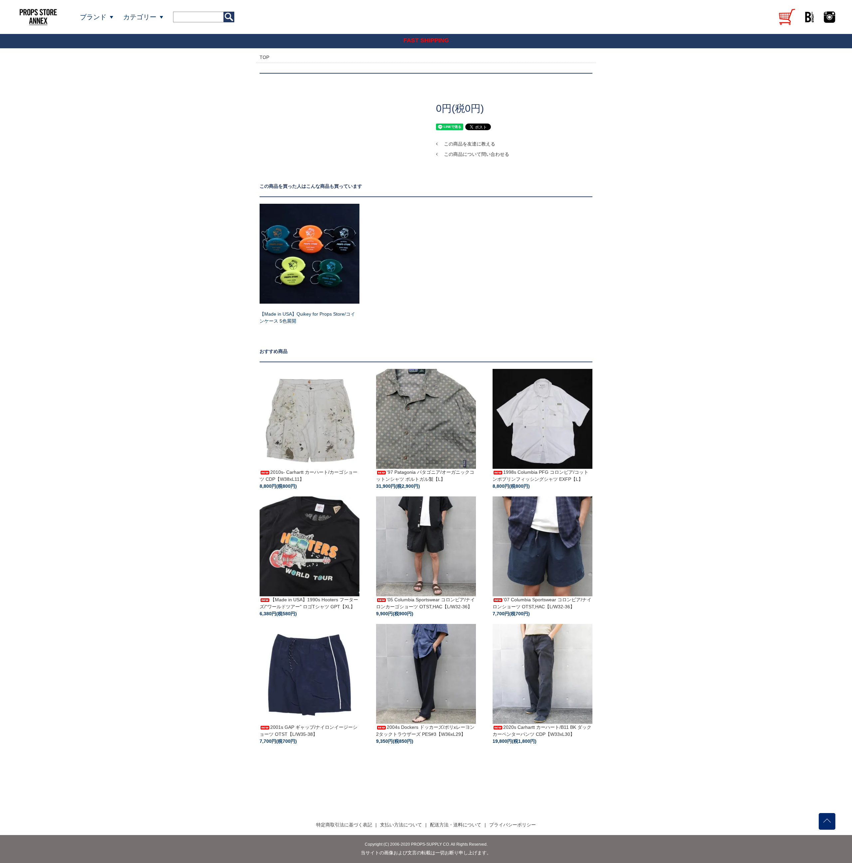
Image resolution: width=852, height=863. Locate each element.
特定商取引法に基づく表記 (344, 824)
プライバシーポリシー (512, 824)
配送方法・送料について (455, 824)
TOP (264, 57)
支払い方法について (401, 824)
